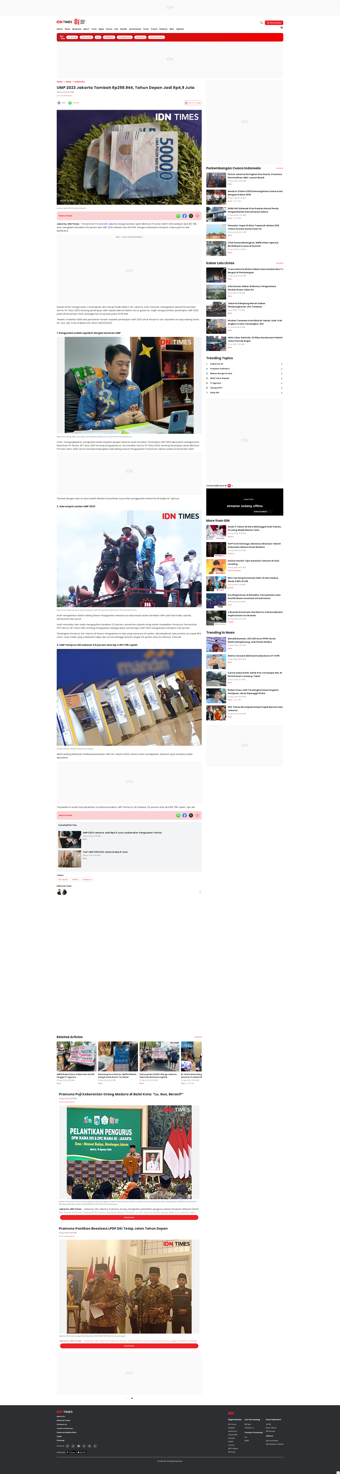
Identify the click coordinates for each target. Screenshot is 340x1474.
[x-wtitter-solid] (191, 216)
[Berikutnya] (202, 1045)
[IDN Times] (71, 22)
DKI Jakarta (110, 223)
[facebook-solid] (184, 216)
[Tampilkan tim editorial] (200, 892)
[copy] (197, 216)
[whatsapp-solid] (178, 216)
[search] (261, 22)
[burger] (281, 27)
